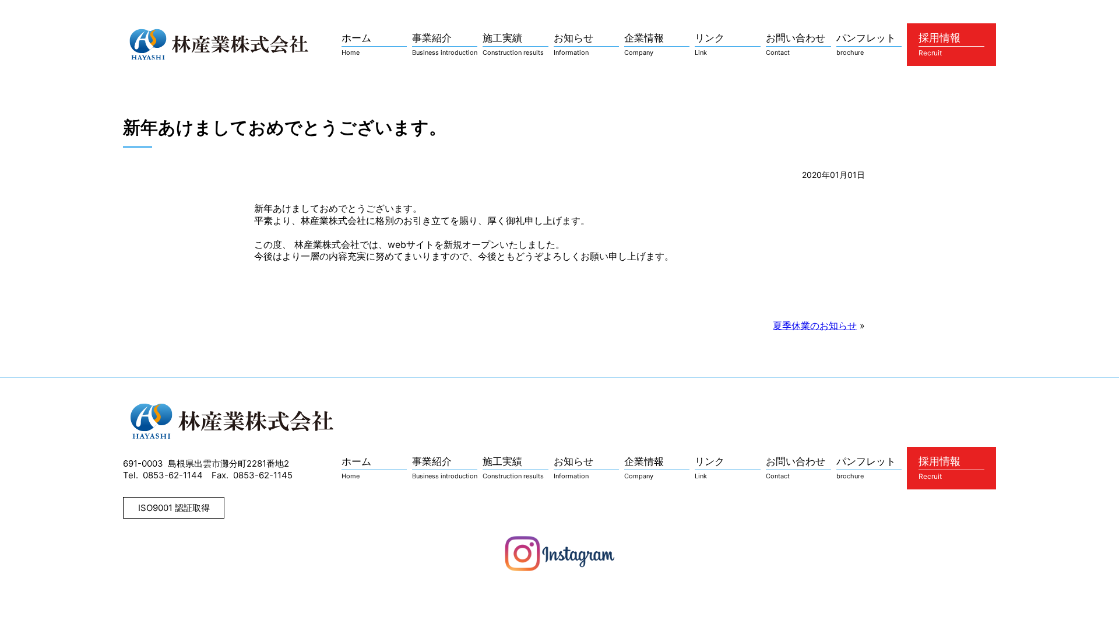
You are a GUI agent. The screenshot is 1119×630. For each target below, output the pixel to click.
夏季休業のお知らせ (815, 325)
